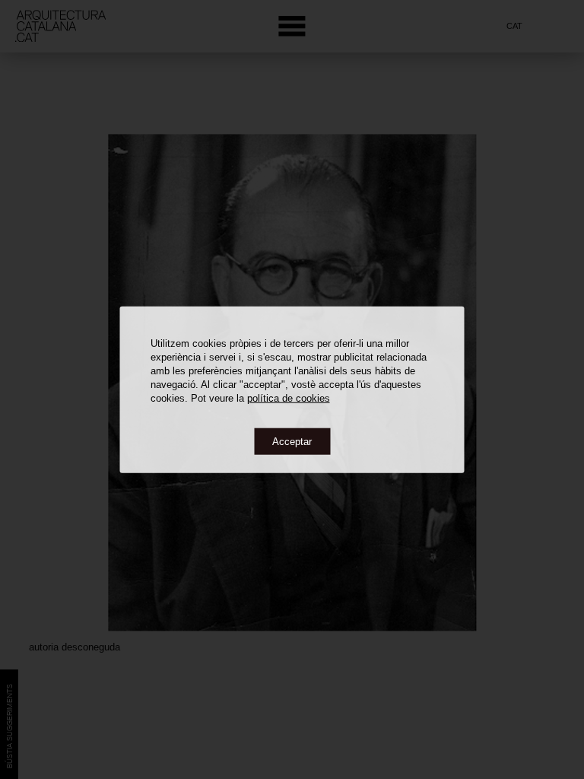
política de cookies (288, 397)
